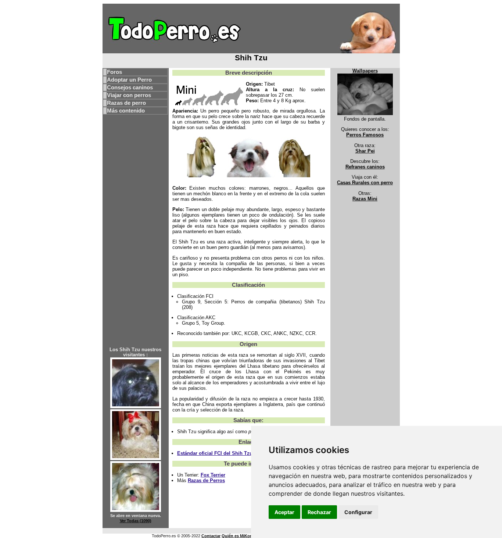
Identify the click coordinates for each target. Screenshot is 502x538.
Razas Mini (364, 199)
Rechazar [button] (319, 512)
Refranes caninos (365, 167)
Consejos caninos (130, 87)
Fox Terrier (213, 475)
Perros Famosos (365, 135)
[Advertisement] (135, 235)
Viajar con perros (129, 95)
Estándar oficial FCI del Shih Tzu (214, 453)
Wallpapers (365, 71)
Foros (114, 72)
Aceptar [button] (284, 512)
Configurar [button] (358, 512)
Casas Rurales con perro (365, 182)
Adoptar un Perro (129, 80)
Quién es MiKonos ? (241, 536)
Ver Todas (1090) (135, 521)
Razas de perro (126, 103)
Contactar (210, 536)
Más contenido (126, 111)
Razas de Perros (206, 480)
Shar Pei (365, 151)
